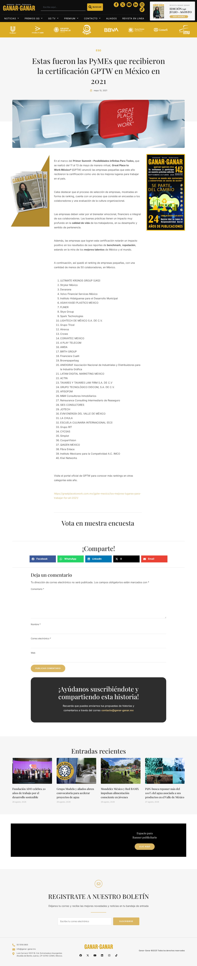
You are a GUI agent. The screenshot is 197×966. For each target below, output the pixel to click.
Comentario (37, 589)
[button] (43, 558)
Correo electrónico (41, 638)
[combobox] (63, 7)
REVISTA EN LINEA (133, 18)
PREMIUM (69, 18)
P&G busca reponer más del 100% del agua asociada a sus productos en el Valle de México (164, 793)
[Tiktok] (142, 9)
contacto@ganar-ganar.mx (117, 710)
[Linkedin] (102, 955)
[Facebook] (81, 955)
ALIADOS (111, 18)
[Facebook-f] (116, 4)
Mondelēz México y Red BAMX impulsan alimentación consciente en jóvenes (120, 793)
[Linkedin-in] (135, 4)
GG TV (52, 18)
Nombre (36, 624)
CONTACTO (91, 18)
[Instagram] (142, 4)
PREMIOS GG (32, 18)
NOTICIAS (10, 18)
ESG (98, 50)
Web (33, 652)
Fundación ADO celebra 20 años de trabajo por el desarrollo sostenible (29, 793)
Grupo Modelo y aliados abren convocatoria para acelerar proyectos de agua (75, 793)
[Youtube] (129, 4)
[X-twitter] (122, 4)
